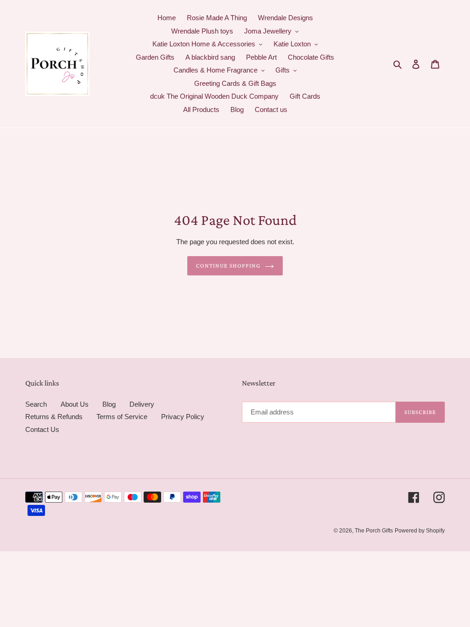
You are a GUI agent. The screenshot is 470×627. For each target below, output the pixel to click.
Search (36, 404)
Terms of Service (121, 416)
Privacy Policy (182, 416)
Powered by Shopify (420, 530)
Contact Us (42, 429)
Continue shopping (228, 265)
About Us (75, 404)
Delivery (141, 404)
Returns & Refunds (54, 416)
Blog (109, 404)
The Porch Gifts (374, 530)
